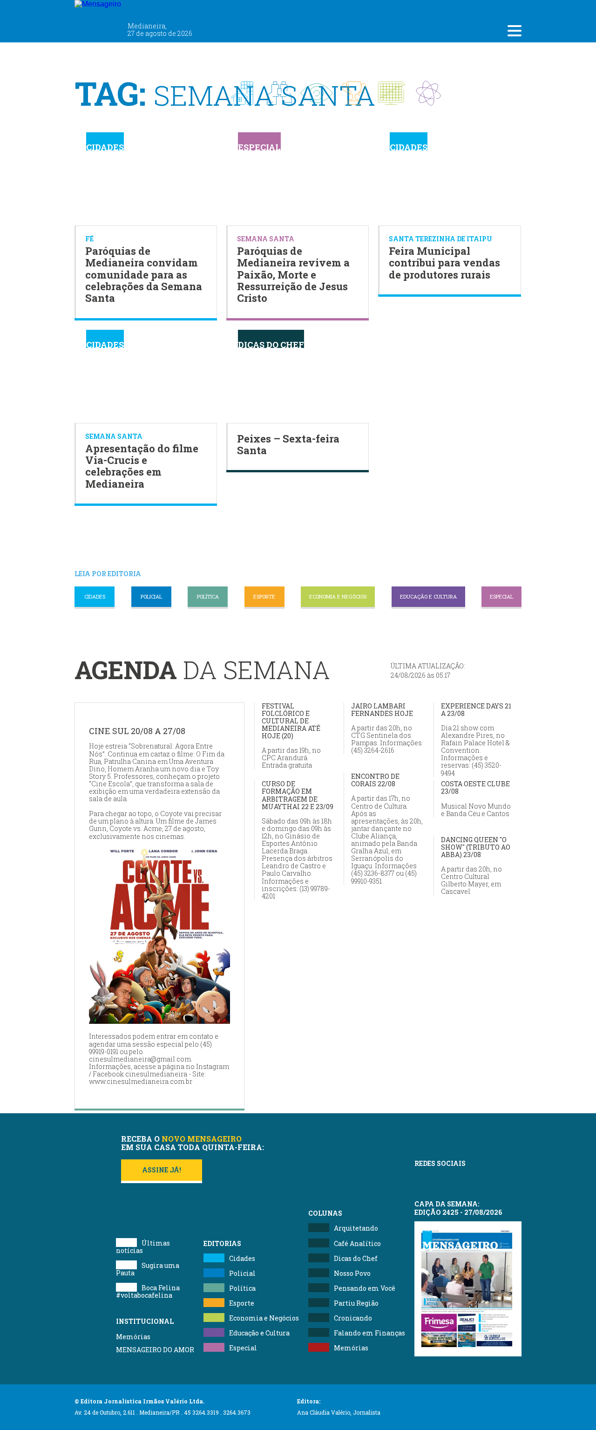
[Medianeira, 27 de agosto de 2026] (153, 8)
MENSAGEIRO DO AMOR (155, 1349)
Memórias (133, 1336)
